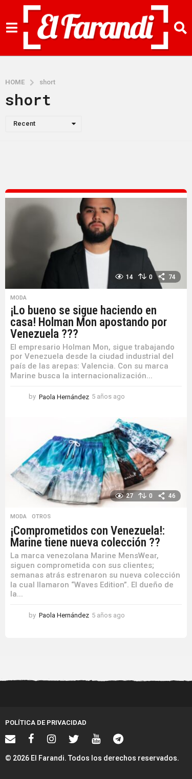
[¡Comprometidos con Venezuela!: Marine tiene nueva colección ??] (96, 462)
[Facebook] (31, 739)
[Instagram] (51, 739)
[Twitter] (74, 739)
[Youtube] (96, 739)
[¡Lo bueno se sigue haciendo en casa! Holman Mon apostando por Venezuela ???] (96, 243)
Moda (18, 298)
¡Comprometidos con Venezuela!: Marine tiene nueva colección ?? (87, 536)
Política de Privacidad (46, 722)
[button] (11, 28)
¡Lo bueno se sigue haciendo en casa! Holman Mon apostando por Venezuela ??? (88, 322)
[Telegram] (118, 739)
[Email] (10, 739)
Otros (41, 517)
